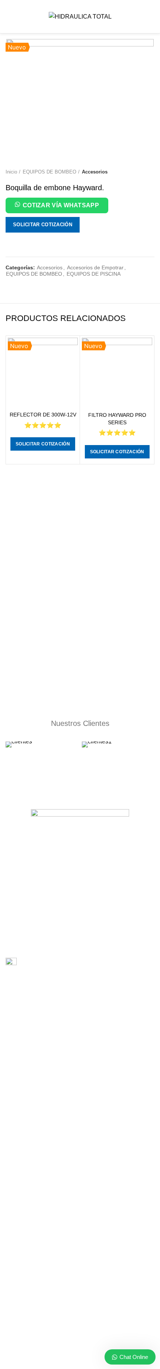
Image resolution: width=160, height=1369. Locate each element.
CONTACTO (20, 1259)
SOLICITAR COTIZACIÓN (42, 224)
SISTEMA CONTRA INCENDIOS (43, 1089)
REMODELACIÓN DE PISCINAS (43, 1076)
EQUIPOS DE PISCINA (94, 274)
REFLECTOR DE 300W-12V (43, 415)
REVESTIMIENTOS (28, 1051)
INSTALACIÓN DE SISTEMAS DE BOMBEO (57, 1025)
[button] (57, 207)
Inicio (11, 172)
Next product (150, 172)
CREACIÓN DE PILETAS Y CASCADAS (52, 1102)
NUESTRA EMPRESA (31, 1233)
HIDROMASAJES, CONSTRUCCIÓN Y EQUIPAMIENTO (71, 1115)
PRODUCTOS (22, 1246)
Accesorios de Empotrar (95, 267)
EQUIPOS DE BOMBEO (49, 172)
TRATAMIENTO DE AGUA (36, 1127)
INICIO (14, 1220)
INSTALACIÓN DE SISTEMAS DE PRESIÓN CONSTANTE (74, 1063)
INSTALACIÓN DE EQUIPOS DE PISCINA (55, 1012)
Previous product (136, 172)
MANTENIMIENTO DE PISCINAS (44, 1038)
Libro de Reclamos (42, 963)
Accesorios (95, 172)
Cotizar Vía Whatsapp (61, 205)
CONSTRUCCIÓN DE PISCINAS (44, 999)
